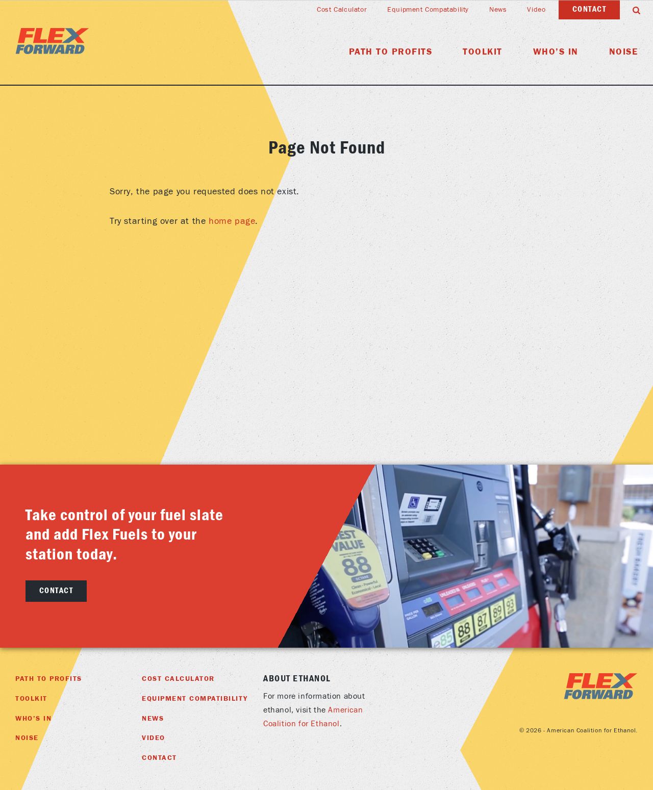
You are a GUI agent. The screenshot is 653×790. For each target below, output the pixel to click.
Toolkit (483, 51)
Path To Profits (391, 51)
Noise (623, 51)
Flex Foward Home (52, 41)
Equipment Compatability (428, 10)
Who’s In (556, 51)
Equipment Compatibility (195, 699)
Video (536, 10)
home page (232, 221)
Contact (589, 9)
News (498, 10)
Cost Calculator (342, 10)
